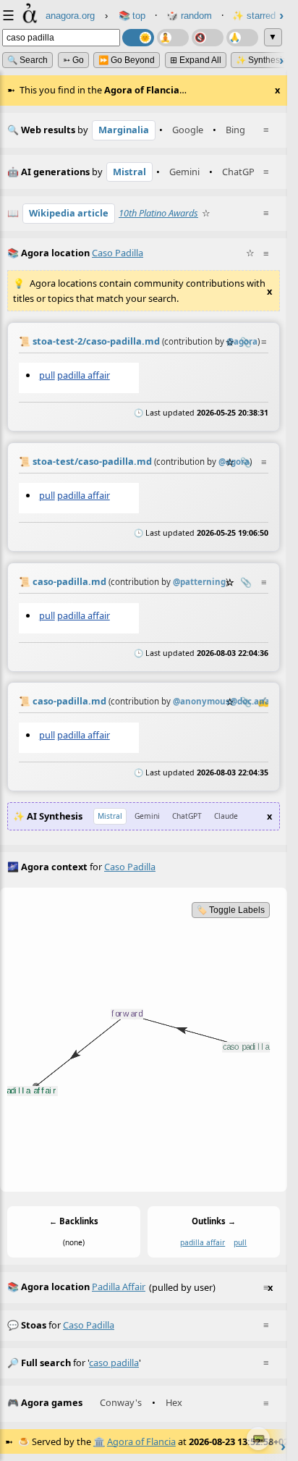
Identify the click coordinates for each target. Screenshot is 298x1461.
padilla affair (83, 375)
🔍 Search (27, 60)
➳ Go (73, 60)
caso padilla (88, 1324)
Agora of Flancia (141, 1441)
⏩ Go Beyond (126, 60)
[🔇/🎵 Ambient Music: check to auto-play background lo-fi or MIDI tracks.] (208, 37)
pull (47, 375)
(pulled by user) (140, 1287)
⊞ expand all (195, 60)
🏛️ (99, 1441)
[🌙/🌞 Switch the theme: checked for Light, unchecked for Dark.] (138, 37)
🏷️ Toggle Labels (231, 910)
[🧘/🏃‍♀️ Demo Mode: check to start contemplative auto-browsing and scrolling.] (173, 37)
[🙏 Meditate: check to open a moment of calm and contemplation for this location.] (242, 37)
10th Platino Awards (158, 212)
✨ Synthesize (263, 60)
